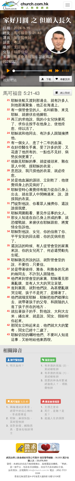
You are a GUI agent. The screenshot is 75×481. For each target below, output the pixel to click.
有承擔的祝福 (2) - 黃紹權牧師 (57, 367)
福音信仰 (21, 51)
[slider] (29, 71)
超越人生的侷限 (55, 418)
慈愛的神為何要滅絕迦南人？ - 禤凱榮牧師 (56, 383)
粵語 (17, 41)
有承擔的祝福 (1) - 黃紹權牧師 (57, 374)
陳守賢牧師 (23, 37)
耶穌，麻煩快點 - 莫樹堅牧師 (21, 420)
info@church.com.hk (39, 470)
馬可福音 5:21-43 (28, 32)
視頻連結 (10, 79)
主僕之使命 (52, 407)
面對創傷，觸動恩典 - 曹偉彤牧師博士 (21, 429)
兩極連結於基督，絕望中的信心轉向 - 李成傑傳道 (21, 410)
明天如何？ (17, 365)
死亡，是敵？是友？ (55, 412)
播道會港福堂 (24, 56)
